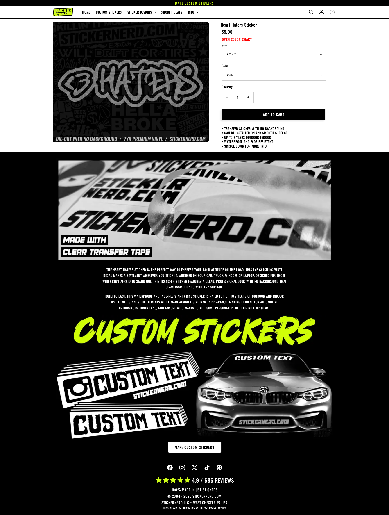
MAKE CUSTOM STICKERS (194, 447)
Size (224, 45)
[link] (194, 210)
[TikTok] (207, 467)
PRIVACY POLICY (208, 507)
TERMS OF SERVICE (171, 507)
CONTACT (222, 507)
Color (225, 66)
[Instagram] (182, 467)
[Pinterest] (219, 467)
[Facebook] (169, 467)
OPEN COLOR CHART (237, 39)
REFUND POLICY (190, 507)
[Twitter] (194, 467)
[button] (141, 12)
